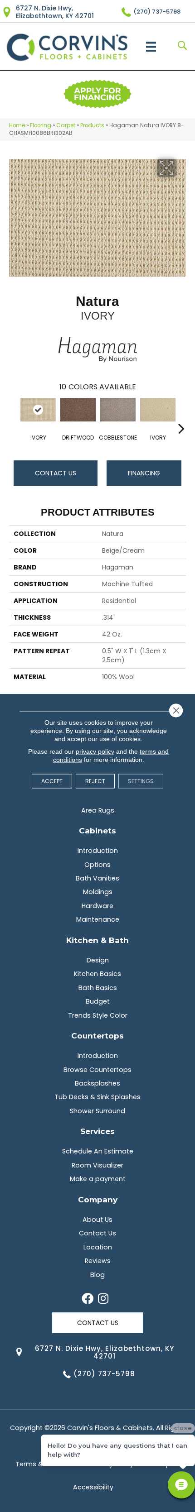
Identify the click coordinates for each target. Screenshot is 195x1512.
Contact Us (55, 473)
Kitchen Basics (97, 973)
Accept (52, 781)
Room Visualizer (97, 1165)
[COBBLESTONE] (118, 410)
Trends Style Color (97, 1015)
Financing (144, 473)
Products (92, 125)
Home (17, 125)
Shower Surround (97, 1110)
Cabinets (97, 830)
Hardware (97, 905)
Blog (97, 1274)
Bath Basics (97, 987)
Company (97, 1199)
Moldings (97, 891)
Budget (98, 1001)
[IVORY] (38, 410)
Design (98, 960)
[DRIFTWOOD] (78, 410)
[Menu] (151, 46)
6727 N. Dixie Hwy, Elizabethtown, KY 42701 (55, 12)
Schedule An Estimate (97, 1151)
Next (181, 414)
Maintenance (97, 919)
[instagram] (103, 1299)
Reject (95, 781)
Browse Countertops (97, 1069)
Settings (141, 781)
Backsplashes (97, 1083)
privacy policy (95, 751)
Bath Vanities (97, 878)
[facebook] (87, 1299)
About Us (97, 1219)
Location (97, 1247)
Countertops (97, 1035)
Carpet (65, 125)
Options (97, 864)
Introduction (98, 850)
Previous (13, 414)
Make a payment (98, 1178)
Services (97, 1131)
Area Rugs (97, 810)
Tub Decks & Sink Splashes (97, 1096)
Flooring (40, 125)
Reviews (98, 1260)
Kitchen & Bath (97, 940)
